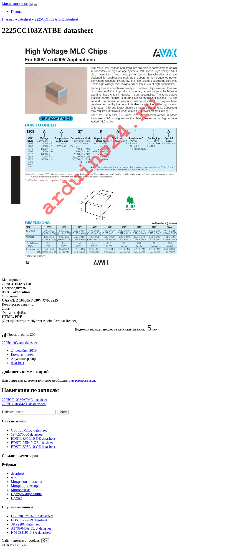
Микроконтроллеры (17, 4)
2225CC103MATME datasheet (24, 400)
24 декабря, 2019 (24, 350)
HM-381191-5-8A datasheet (31, 532)
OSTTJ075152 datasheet (29, 430)
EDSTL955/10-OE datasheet (32, 443)
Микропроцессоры (25, 486)
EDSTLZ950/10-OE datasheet (33, 447)
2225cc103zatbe (13, 343)
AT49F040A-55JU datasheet (31, 528)
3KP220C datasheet (25, 524)
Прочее (16, 498)
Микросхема (20, 490)
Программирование (26, 494)
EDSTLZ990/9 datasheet (29, 520)
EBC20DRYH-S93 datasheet (32, 516)
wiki (14, 477)
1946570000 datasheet (27, 434)
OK (45, 540)
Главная (17, 11)
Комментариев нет (25, 354)
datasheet (31, 343)
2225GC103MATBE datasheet (24, 404)
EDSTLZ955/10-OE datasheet (33, 438)
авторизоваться (83, 380)
